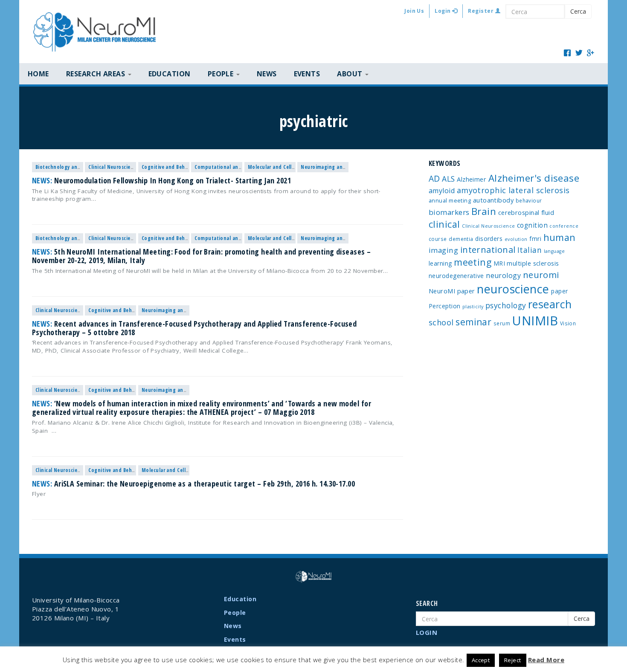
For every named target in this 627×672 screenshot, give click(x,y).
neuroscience (513, 289)
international (488, 249)
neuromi (541, 275)
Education (169, 73)
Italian (529, 250)
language (554, 251)
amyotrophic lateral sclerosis (513, 190)
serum (501, 323)
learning (440, 263)
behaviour (529, 200)
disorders (488, 239)
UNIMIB (535, 320)
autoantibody (493, 200)
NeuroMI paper (452, 291)
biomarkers (449, 212)
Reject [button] (512, 660)
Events (307, 73)
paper (559, 291)
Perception (445, 306)
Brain (483, 211)
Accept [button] (481, 660)
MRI (499, 263)
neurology (503, 275)
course (438, 238)
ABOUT (350, 73)
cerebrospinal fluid (526, 212)
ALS (448, 179)
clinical (444, 224)
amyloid (442, 190)
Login (443, 10)
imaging (443, 250)
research (550, 304)
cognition (532, 225)
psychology (505, 305)
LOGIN (426, 632)
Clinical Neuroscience (113, 167)
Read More (546, 659)
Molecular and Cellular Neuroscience (291, 167)
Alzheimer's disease (534, 178)
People (235, 612)
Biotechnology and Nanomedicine (75, 167)
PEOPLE (221, 73)
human (559, 237)
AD (434, 178)
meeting (472, 262)
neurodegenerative (456, 276)
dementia (461, 238)
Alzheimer (471, 179)
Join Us (414, 10)
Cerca (578, 11)
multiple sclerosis (533, 263)
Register (481, 10)
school (441, 322)
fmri (535, 239)
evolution (516, 239)
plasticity (473, 307)
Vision (568, 323)
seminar (473, 322)
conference (563, 226)
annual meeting (450, 200)
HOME (38, 73)
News (267, 73)
